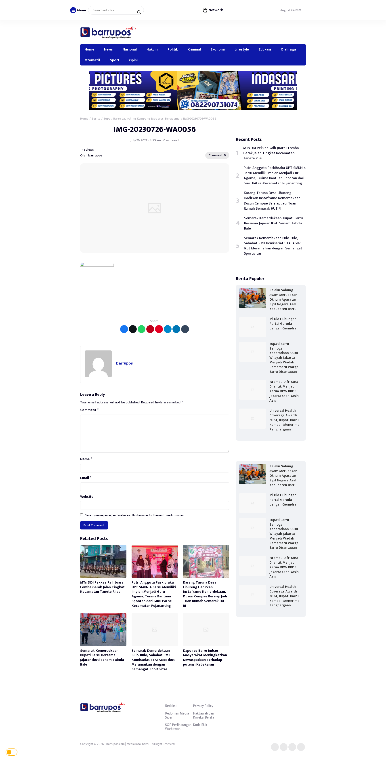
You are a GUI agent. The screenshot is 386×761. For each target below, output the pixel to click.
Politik (173, 49)
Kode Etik (200, 725)
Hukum (152, 49)
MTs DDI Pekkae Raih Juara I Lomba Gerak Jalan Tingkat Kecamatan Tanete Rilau (102, 587)
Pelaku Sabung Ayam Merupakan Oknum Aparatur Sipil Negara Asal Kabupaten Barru (283, 299)
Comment (89, 410)
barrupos (124, 363)
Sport (114, 60)
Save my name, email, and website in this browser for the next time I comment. (135, 515)
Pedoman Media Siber (177, 715)
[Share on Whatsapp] (141, 329)
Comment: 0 (217, 155)
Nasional (130, 49)
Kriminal (194, 49)
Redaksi (170, 706)
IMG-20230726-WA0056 (154, 129)
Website (86, 497)
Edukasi (265, 49)
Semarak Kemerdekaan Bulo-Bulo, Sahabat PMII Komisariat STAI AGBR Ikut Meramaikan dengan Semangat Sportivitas (153, 660)
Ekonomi (218, 49)
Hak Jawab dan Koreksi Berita (203, 715)
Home (89, 49)
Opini (133, 60)
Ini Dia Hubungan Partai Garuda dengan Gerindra (282, 323)
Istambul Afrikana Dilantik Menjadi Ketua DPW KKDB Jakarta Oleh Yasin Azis (284, 391)
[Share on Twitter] (133, 329)
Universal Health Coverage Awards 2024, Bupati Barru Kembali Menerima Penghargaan (284, 420)
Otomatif (92, 60)
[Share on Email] (150, 329)
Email (85, 478)
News (108, 49)
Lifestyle (242, 49)
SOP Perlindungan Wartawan (178, 727)
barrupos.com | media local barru (127, 743)
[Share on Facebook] (124, 329)
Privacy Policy (203, 706)
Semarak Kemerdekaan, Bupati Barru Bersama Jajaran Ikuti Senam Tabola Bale (102, 658)
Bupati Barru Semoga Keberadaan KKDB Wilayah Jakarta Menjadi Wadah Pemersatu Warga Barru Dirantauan (283, 358)
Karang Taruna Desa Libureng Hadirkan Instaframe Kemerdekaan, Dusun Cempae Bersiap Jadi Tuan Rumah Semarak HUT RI (205, 594)
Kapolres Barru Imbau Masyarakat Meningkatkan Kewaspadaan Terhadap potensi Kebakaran (205, 658)
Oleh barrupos (91, 155)
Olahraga (288, 49)
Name (86, 459)
